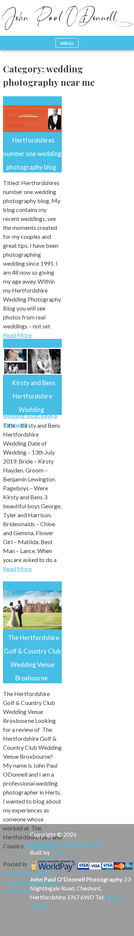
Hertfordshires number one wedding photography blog (32, 153)
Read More (17, 334)
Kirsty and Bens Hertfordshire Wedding (33, 396)
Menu (67, 43)
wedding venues (23, 881)
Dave (57, 852)
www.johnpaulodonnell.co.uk (66, 843)
